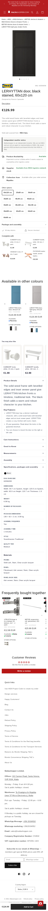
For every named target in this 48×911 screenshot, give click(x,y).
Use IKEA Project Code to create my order (21, 689)
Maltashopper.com (15, 899)
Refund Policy (10, 720)
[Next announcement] (43, 3)
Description (6, 103)
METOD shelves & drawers (34, 19)
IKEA (9, 19)
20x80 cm (20, 192)
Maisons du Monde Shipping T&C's (19, 752)
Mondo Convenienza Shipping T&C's (19, 757)
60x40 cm (20, 211)
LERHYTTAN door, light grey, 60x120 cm (36, 309)
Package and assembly (24, 224)
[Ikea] (9, 86)
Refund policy (28, 899)
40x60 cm (30, 199)
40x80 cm (7, 205)
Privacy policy (39, 899)
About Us (8, 762)
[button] (4, 12)
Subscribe (12, 865)
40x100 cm (19, 205)
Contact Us (9, 710)
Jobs (6, 715)
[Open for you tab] (40, 903)
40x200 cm (8, 211)
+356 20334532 (29, 821)
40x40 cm (19, 199)
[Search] (32, 12)
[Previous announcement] (4, 3)
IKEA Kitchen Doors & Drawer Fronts (14, 22)
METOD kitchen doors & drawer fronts (15, 24)
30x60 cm (31, 192)
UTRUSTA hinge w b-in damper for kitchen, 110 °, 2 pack (10, 622)
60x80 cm (7, 217)
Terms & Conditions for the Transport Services (23, 747)
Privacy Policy (10, 731)
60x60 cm (31, 211)
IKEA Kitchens (18, 19)
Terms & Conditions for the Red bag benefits (22, 741)
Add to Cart (28, 907)
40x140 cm (32, 205)
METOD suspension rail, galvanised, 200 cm (32, 621)
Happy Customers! (12, 699)
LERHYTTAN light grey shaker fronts (14, 27)
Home (4, 19)
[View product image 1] (24, 53)
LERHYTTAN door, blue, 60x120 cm (15, 309)
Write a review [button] (24, 671)
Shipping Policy (11, 725)
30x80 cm (7, 199)
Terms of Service (11, 736)
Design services (11, 694)
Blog (6, 704)
